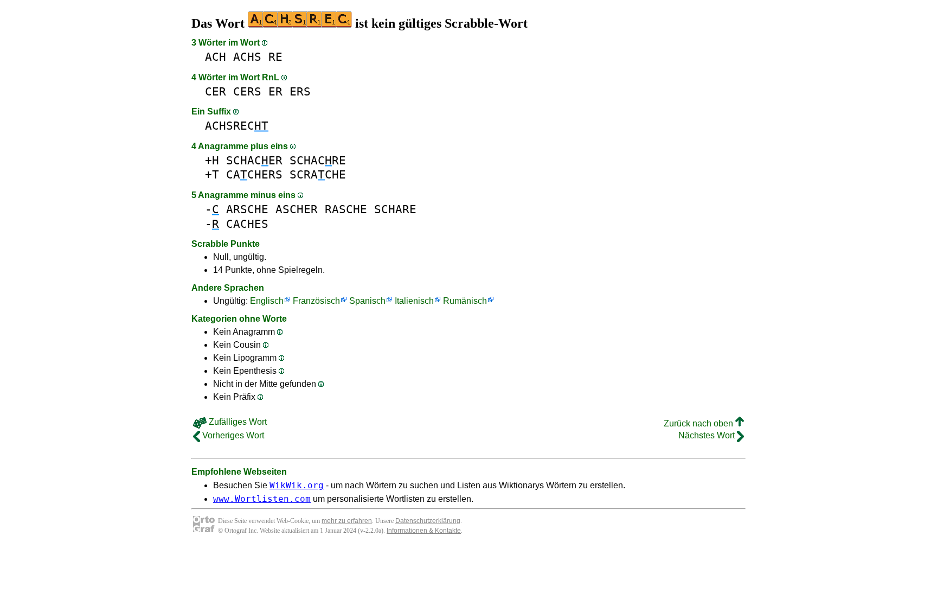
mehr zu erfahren (347, 521)
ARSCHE (247, 209)
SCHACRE (318, 160)
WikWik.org (296, 485)
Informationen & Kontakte (424, 530)
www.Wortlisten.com (262, 499)
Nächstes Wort (707, 435)
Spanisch (367, 300)
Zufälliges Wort (237, 421)
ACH (215, 56)
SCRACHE (318, 174)
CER (215, 91)
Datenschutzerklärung (427, 521)
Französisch (316, 300)
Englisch (267, 300)
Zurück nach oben (699, 423)
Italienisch (414, 300)
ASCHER (296, 209)
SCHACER (254, 160)
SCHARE (395, 209)
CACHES (247, 224)
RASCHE (346, 209)
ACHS (247, 56)
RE (275, 56)
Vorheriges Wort (232, 435)
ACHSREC (236, 125)
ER (275, 91)
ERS (300, 91)
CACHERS (254, 174)
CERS (247, 91)
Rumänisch (465, 300)
